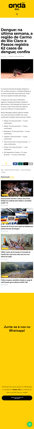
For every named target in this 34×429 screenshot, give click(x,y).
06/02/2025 (4, 56)
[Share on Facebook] (15, 163)
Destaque (16, 56)
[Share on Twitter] (25, 163)
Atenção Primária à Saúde (12, 170)
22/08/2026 (5, 205)
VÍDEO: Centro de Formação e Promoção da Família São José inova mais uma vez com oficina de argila (15, 254)
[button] (17, 14)
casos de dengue (25, 170)
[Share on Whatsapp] (20, 163)
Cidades (11, 56)
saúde (3, 172)
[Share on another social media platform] (31, 163)
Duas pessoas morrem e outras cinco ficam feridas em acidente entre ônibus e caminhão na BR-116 (16, 201)
